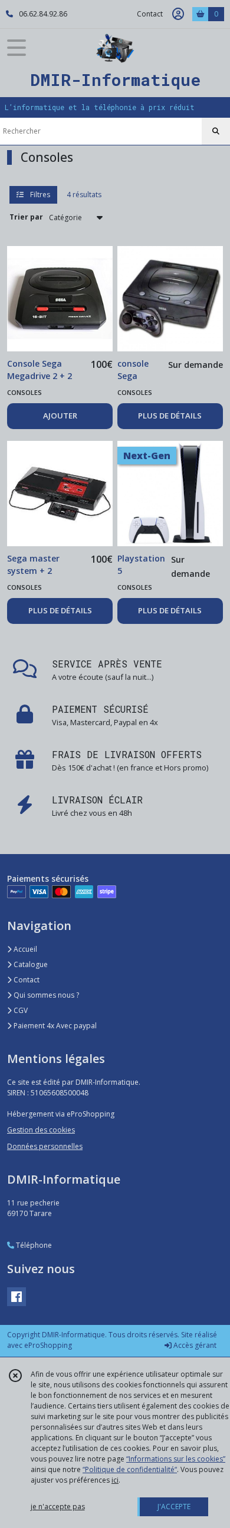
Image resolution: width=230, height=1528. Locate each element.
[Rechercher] (216, 131)
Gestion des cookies (41, 1130)
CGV (20, 1010)
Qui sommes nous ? (45, 995)
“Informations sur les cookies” (175, 1459)
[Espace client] (178, 14)
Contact (150, 14)
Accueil (24, 949)
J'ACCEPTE (173, 1507)
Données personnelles (45, 1146)
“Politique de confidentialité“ (130, 1469)
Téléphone (33, 1245)
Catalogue (30, 964)
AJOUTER (60, 415)
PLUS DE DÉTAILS (170, 415)
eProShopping (48, 1345)
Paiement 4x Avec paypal (54, 1026)
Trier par (26, 217)
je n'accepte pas (58, 1507)
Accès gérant (194, 1345)
